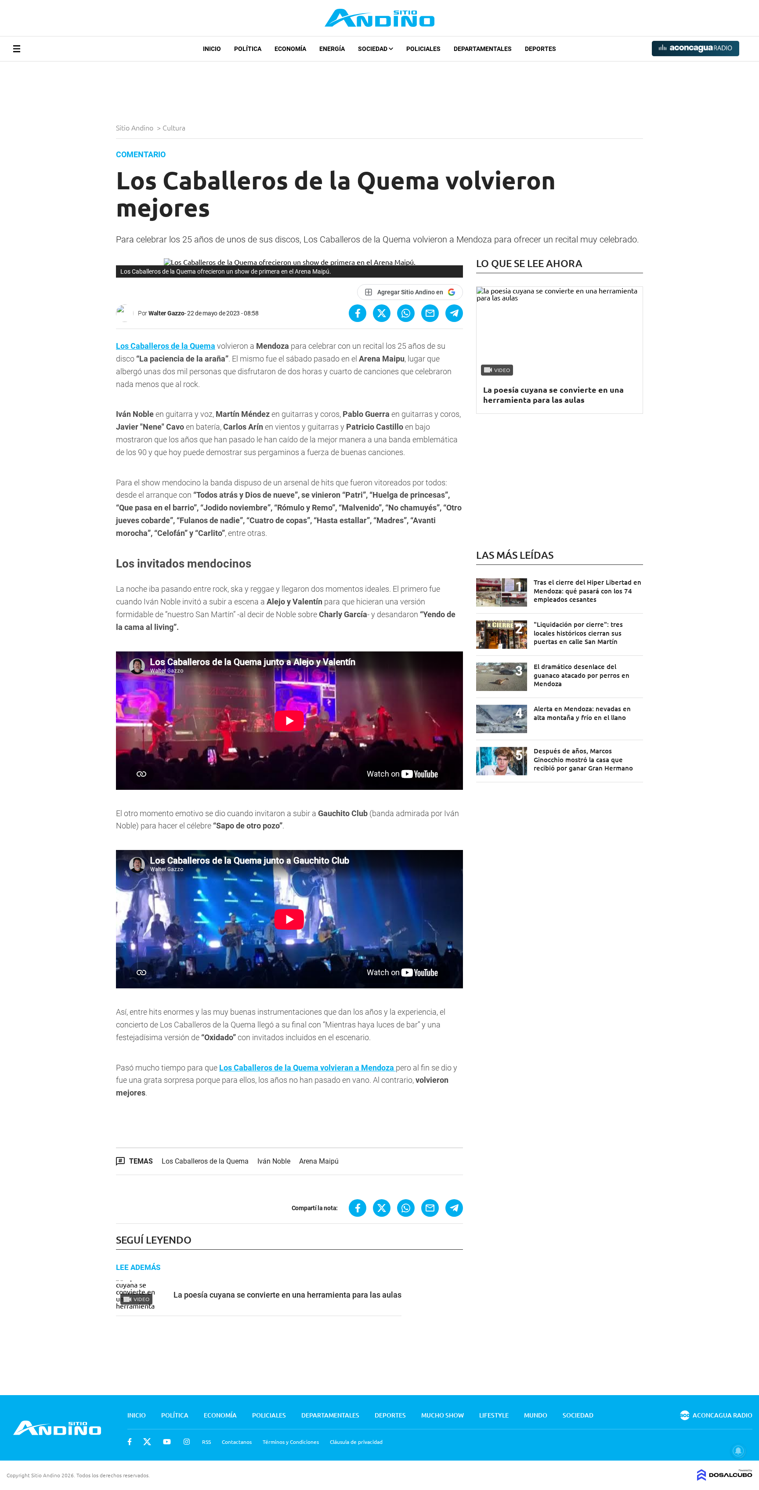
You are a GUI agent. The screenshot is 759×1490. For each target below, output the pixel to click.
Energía (332, 48)
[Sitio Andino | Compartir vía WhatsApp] (406, 313)
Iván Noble (273, 1161)
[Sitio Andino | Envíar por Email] (430, 313)
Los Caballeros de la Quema (165, 346)
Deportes (540, 48)
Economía (290, 48)
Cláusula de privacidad (356, 1441)
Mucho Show (442, 1415)
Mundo (535, 1415)
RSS (206, 1441)
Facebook (129, 1441)
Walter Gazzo (166, 313)
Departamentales (483, 48)
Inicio (212, 48)
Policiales (423, 48)
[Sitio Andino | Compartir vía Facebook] (357, 313)
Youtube (167, 1441)
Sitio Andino (135, 127)
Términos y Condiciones (291, 1441)
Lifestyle (494, 1415)
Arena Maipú (319, 1161)
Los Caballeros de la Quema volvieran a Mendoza (307, 1067)
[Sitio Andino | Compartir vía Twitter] (381, 313)
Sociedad (373, 49)
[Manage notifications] (738, 1451)
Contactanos (237, 1441)
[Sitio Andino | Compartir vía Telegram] (454, 313)
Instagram (186, 1441)
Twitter (147, 1441)
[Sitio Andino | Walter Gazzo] (127, 313)
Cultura (175, 127)
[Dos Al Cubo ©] (724, 1477)
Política (247, 48)
